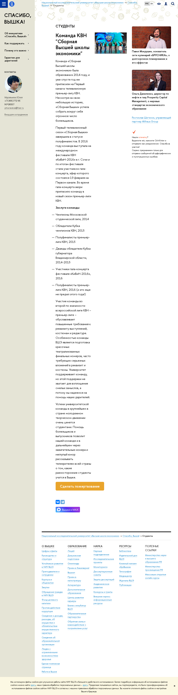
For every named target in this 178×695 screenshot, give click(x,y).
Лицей (71, 551)
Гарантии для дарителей (12, 59)
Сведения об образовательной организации (51, 641)
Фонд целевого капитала (50, 601)
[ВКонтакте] (58, 502)
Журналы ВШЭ (126, 580)
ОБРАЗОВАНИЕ (77, 546)
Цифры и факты (49, 551)
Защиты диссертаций (104, 579)
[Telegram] (62, 502)
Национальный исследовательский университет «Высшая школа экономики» (80, 535)
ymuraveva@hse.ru (14, 107)
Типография (125, 571)
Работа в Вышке (49, 671)
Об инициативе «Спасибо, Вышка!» (16, 35)
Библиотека (125, 551)
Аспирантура (74, 585)
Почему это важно (15, 50)
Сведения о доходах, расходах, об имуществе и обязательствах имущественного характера (52, 624)
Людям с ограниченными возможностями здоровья (50, 654)
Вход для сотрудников (16, 114)
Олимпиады (73, 563)
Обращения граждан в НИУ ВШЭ (52, 594)
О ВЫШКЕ (48, 546)
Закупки (45, 587)
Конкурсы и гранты (103, 592)
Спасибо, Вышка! (131, 535)
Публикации (125, 585)
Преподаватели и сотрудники (50, 573)
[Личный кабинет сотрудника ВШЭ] (165, 4)
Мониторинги (100, 567)
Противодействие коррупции (51, 609)
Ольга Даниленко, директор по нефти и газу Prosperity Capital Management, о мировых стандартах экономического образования (150, 101)
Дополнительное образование (76, 591)
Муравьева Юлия (14, 97)
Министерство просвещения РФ (154, 568)
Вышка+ (71, 572)
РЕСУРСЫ (125, 546)
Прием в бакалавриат (78, 568)
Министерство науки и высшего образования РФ (155, 559)
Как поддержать (14, 43)
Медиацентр (125, 576)
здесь (33, 685)
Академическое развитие (101, 586)
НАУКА (98, 546)
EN (152, 3)
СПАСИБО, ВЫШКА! (17, 18)
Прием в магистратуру (74, 579)
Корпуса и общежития (48, 581)
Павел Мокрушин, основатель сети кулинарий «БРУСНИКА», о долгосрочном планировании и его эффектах (151, 57)
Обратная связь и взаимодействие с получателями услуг (78, 625)
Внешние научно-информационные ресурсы (103, 600)
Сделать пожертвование (80, 486)
